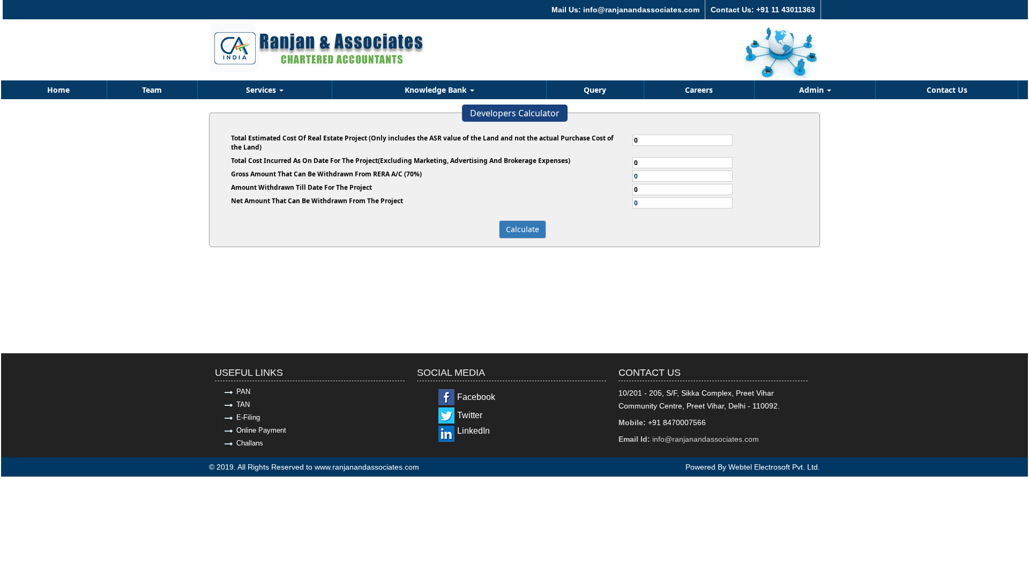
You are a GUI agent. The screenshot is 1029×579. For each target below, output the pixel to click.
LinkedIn (473, 430)
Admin (812, 90)
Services (262, 90)
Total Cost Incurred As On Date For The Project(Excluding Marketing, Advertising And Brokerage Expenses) (400, 160)
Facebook (476, 397)
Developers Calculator (515, 113)
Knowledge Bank (437, 90)
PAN (243, 392)
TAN (243, 404)
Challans (249, 443)
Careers (699, 90)
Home (58, 90)
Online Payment (261, 430)
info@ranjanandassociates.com (705, 439)
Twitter (469, 415)
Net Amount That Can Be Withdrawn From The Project (317, 200)
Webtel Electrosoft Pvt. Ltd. (774, 467)
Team (152, 90)
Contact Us (947, 90)
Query (595, 90)
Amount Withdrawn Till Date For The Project (301, 187)
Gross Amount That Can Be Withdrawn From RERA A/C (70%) (326, 174)
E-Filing (248, 417)
